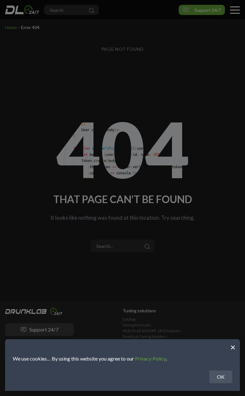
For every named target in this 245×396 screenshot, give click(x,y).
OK (221, 377)
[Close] (233, 347)
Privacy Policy (150, 358)
